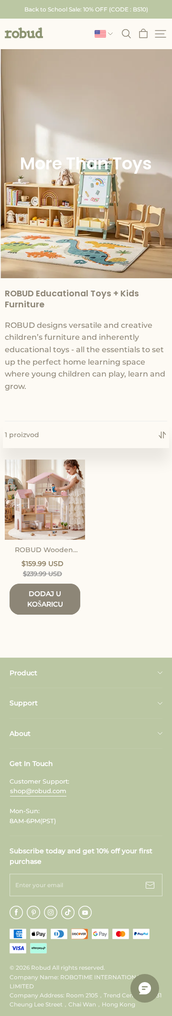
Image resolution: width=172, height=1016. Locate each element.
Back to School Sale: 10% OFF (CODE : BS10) (86, 9)
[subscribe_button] (150, 885)
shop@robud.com (38, 791)
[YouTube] (85, 912)
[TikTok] (68, 912)
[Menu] (160, 34)
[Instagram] (50, 912)
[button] (24, 32)
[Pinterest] (33, 912)
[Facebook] (16, 912)
